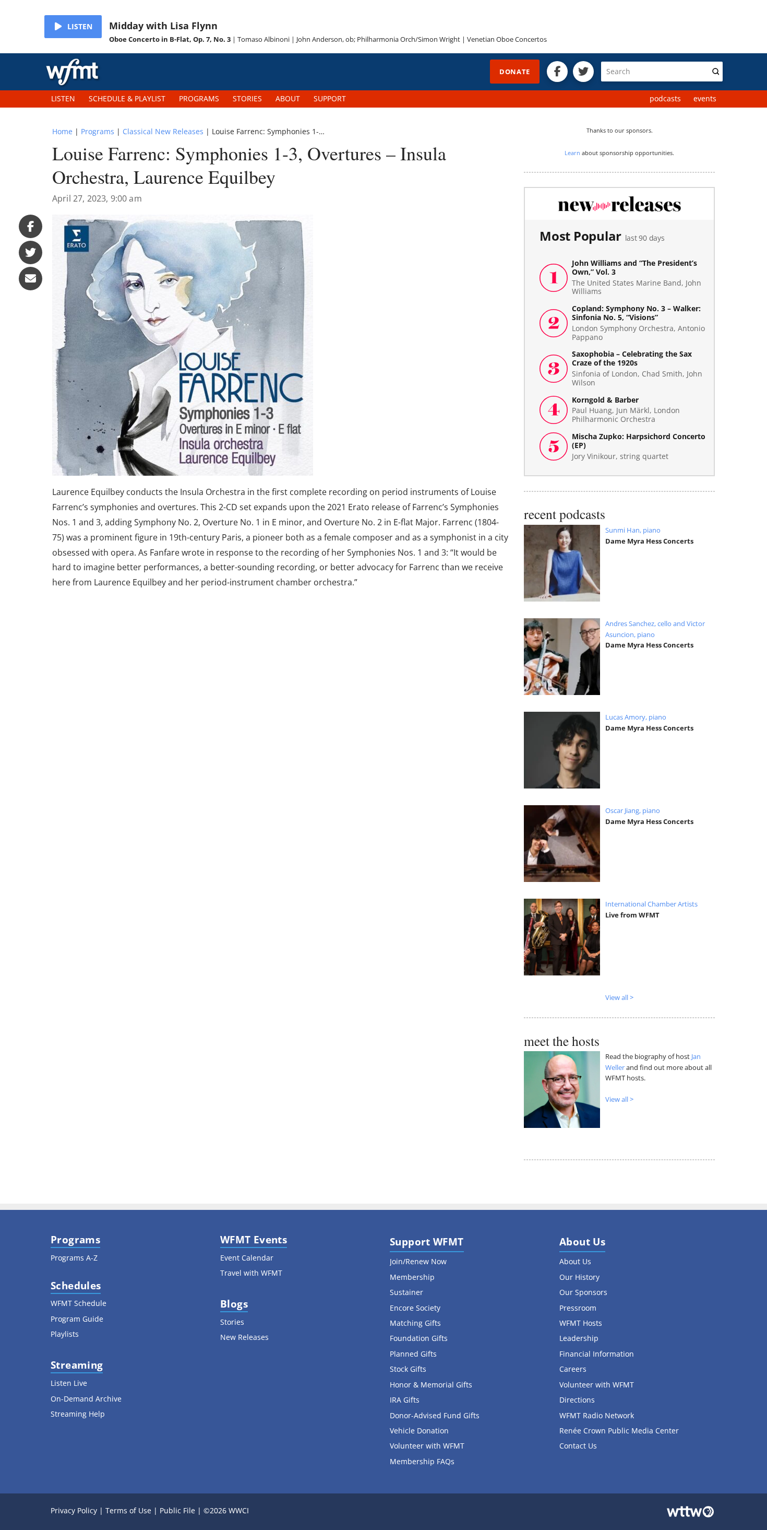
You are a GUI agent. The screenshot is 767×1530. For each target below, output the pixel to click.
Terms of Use (128, 1510)
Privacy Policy (74, 1510)
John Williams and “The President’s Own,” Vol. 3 (636, 277)
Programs (97, 131)
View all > (619, 997)
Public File (177, 1510)
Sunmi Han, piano (633, 530)
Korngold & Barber (626, 410)
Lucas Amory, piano (635, 717)
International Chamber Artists (651, 904)
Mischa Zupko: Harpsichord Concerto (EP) (638, 446)
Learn (572, 153)
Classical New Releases (163, 131)
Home (62, 131)
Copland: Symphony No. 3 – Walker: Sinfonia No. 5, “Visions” (638, 323)
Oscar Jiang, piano (632, 810)
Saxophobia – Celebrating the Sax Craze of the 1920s (637, 368)
